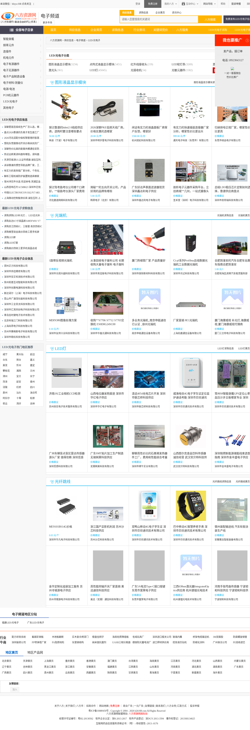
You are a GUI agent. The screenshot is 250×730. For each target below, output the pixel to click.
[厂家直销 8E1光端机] (191, 302)
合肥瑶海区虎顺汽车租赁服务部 (231, 273)
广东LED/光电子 (35, 622)
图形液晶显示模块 (60, 64)
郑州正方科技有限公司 (16, 266)
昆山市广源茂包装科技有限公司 (20, 298)
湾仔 (18, 403)
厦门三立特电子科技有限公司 (230, 333)
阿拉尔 (6, 398)
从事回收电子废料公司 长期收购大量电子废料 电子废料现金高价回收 (107, 264)
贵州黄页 (49, 672)
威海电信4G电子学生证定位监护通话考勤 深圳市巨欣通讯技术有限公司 (191, 397)
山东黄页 (154, 667)
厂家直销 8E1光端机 (185, 320)
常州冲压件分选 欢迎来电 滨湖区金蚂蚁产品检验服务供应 (34, 181)
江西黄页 (133, 667)
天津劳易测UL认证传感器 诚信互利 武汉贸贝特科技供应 (33, 159)
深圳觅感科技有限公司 (60, 466)
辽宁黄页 (6, 667)
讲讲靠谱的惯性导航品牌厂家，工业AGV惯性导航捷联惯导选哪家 (38, 165)
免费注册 (152, 4)
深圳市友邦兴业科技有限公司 (64, 333)
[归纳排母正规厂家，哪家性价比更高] (232, 109)
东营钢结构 (78, 642)
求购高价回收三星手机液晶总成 (20, 248)
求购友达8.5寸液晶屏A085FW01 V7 (22, 221)
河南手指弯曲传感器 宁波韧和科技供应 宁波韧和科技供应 (231, 590)
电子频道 (50, 16)
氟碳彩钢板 (38, 637)
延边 (32, 354)
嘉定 (32, 365)
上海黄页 (49, 661)
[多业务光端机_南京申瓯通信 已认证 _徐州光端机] (149, 302)
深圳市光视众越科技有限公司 (64, 273)
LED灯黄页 (244, 348)
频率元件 (8, 45)
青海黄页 (154, 672)
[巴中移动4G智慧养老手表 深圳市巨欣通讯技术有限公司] (191, 509)
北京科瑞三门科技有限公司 (18, 320)
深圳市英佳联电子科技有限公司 (106, 273)
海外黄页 (217, 672)
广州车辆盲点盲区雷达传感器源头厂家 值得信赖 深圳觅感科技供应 (67, 457)
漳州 (5, 376)
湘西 (18, 370)
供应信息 (75, 29)
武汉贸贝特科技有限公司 (186, 466)
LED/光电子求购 (218, 29)
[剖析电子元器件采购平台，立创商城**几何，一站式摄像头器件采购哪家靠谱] (191, 169)
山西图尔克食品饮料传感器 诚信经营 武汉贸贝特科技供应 (190, 457)
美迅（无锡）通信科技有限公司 (106, 599)
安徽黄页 (91, 667)
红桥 (18, 387)
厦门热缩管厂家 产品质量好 (148, 260)
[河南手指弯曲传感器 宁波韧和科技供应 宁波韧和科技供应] (232, 568)
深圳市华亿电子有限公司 (103, 406)
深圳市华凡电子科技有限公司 (64, 539)
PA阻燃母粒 (58, 642)
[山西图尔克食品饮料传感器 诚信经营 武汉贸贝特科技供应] (191, 435)
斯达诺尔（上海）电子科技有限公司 (23, 293)
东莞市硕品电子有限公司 (227, 140)
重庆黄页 (70, 661)
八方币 (79, 706)
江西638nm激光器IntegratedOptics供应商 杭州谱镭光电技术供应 (191, 590)
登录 (138, 4)
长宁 (32, 376)
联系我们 (160, 706)
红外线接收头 (139, 64)
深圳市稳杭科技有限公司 (17, 337)
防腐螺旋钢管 (240, 637)
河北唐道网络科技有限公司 (63, 200)
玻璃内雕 (177, 637)
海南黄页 (154, 661)
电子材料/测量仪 (13, 82)
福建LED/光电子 (10, 622)
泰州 (32, 381)
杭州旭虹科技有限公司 (143, 140)
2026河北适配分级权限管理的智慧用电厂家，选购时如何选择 (35, 138)
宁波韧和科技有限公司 (226, 599)
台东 (5, 360)
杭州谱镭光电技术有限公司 (187, 599)
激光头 (53, 70)
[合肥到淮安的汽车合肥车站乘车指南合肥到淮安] (232, 243)
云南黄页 (70, 672)
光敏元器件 (178, 70)
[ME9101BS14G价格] (67, 509)
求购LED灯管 (11, 243)
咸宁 (5, 354)
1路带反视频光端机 (60, 260)
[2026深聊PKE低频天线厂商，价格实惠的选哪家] (108, 109)
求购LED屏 (10, 237)
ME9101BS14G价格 (60, 526)
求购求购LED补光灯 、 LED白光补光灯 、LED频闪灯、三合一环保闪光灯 (42, 215)
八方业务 (171, 706)
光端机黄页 (244, 215)
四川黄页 (27, 672)
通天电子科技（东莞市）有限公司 (190, 140)
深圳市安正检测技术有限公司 (19, 277)
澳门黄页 (112, 661)
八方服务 (182, 29)
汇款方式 (182, 706)
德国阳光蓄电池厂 (141, 642)
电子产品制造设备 (14, 76)
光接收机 (136, 70)
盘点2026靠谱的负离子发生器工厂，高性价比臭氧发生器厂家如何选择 (40, 132)
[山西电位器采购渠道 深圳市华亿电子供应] (108, 376)
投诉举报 (194, 706)
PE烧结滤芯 (239, 642)
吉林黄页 (27, 667)
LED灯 (94, 70)
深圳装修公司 (19, 642)
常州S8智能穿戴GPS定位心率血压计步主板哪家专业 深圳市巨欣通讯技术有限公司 (232, 397)
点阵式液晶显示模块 (102, 64)
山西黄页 (217, 661)
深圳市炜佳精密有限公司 (17, 271)
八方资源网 (56, 40)
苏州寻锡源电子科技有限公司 (64, 599)
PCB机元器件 (11, 95)
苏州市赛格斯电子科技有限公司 (20, 331)
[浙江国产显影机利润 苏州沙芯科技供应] (108, 509)
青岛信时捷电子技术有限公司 (19, 315)
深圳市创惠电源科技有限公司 (19, 287)
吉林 (32, 403)
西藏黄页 (91, 672)
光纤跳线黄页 (243, 481)
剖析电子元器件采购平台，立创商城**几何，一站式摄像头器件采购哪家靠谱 (191, 191)
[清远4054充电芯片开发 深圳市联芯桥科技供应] (149, 376)
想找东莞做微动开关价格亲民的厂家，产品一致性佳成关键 (34, 143)
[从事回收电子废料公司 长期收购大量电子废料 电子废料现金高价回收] (108, 243)
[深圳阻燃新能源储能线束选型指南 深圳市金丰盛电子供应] (232, 435)
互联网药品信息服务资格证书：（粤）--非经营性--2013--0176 (127, 723)
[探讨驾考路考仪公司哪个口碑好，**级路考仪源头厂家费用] (67, 169)
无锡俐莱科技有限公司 (102, 466)
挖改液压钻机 (180, 642)
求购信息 (118, 29)
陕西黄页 (112, 672)
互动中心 (190, 4)
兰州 (32, 370)
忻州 (18, 365)
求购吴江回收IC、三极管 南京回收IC (23, 226)
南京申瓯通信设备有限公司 (146, 333)
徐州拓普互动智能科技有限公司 (20, 282)
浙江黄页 (70, 667)
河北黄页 (196, 661)
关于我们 (70, 706)
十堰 (18, 398)
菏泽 (5, 381)
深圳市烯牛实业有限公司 (145, 466)
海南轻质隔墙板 (120, 637)
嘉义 (32, 360)
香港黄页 (91, 661)
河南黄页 (175, 667)
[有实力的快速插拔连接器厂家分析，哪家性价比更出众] (191, 109)
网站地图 (104, 706)
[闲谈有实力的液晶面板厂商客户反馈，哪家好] (149, 109)
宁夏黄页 (175, 672)
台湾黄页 (133, 661)
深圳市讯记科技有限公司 (186, 273)
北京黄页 (6, 661)
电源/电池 (9, 89)
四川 (32, 387)
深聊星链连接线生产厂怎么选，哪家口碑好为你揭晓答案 (33, 127)
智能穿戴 (8, 39)
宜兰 (18, 376)
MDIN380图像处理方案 (63, 320)
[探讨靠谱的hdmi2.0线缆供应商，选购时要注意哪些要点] (67, 109)
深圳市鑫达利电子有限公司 (146, 200)
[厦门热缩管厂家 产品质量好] (150, 243)
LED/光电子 (10, 101)
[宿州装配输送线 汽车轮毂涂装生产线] (232, 509)
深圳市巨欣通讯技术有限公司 (188, 406)
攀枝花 (6, 370)
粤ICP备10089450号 (98, 710)
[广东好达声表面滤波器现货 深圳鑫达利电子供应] (149, 169)
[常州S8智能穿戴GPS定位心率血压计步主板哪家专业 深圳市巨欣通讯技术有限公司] (232, 376)
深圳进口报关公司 (162, 637)
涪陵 (5, 387)
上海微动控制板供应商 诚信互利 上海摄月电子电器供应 (33, 198)
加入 (14, 689)
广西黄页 (6, 672)
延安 (18, 381)
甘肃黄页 (133, 672)
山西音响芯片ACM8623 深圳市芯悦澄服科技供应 (29, 187)
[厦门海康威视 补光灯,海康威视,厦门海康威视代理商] (232, 302)
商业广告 (127, 706)
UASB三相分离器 (121, 642)
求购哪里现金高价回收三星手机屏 (21, 232)
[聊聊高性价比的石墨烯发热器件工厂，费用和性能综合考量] (149, 435)
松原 (32, 398)
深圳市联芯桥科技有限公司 (146, 406)
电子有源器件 (11, 64)
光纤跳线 (63, 482)
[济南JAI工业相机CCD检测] (67, 376)
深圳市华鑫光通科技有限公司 (105, 333)
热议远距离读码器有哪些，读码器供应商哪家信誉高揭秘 (33, 154)
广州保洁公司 (220, 642)
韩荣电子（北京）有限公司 (104, 200)
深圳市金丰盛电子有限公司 (229, 466)
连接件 (7, 51)
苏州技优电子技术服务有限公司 (65, 406)
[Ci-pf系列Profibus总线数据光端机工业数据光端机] (191, 243)
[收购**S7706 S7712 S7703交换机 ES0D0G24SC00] (108, 302)
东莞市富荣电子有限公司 (145, 599)
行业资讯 (139, 29)
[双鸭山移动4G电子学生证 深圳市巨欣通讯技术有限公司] (150, 509)
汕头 (18, 392)
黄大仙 (19, 354)
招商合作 (91, 706)
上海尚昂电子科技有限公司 (18, 326)
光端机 (61, 215)
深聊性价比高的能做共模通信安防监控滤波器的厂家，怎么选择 (37, 149)
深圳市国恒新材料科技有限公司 (148, 273)
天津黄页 (27, 661)
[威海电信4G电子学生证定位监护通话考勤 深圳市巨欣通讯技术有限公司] (191, 376)
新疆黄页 (196, 672)
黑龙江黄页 (50, 667)
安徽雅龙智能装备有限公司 (229, 539)
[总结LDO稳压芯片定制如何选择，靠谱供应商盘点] (232, 169)
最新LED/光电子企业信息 (17, 258)
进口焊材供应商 (161, 642)
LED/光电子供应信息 (15, 119)
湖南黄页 (217, 667)
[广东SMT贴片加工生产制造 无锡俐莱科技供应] (108, 435)
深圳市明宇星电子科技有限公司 (106, 140)
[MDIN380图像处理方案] (67, 302)
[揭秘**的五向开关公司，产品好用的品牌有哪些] (108, 169)
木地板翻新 (58, 637)
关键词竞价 (160, 29)
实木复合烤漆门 (80, 637)
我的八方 (169, 4)
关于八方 (59, 706)
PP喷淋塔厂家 (39, 642)
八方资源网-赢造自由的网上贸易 (19, 18)
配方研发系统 (19, 637)
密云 (5, 403)
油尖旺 (33, 392)
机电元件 (8, 57)
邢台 (18, 360)
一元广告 (138, 706)
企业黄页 (96, 29)
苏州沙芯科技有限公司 (102, 539)
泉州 (5, 392)
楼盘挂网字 (98, 637)
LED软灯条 (178, 64)
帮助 (223, 4)
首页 (53, 29)
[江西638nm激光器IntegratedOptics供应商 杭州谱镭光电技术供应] (191, 568)
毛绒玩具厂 (138, 637)
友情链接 (149, 706)
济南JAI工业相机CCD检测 (64, 393)
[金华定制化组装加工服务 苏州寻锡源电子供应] (67, 568)
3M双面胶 (218, 637)
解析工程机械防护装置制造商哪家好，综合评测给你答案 (33, 176)
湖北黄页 (196, 667)
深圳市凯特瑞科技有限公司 (229, 200)
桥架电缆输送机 (201, 637)
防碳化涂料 (198, 642)
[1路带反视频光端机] (67, 243)
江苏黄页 (175, 661)
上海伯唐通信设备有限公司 (187, 333)
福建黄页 (112, 667)
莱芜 (5, 365)
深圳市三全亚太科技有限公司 (19, 304)
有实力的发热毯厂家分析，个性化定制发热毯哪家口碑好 (33, 170)
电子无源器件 (11, 70)
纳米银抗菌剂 (99, 642)
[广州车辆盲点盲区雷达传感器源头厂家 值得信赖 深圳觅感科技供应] (67, 435)
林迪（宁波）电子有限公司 (63, 140)
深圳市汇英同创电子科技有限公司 (21, 309)
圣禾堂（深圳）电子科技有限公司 (190, 200)
